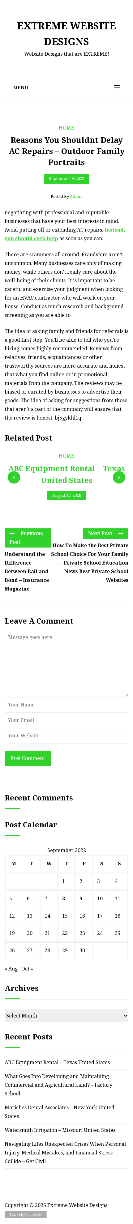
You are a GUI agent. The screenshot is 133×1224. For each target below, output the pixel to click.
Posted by (67, 196)
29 (65, 950)
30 (82, 950)
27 (29, 950)
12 (12, 916)
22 (65, 933)
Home (66, 128)
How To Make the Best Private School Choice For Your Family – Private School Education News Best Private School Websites (89, 563)
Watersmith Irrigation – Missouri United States (60, 1130)
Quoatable (34, 1214)
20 (29, 933)
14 (47, 916)
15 (65, 916)
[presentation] (14, 477)
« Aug (11, 969)
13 (29, 916)
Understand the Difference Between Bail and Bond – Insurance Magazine (27, 571)
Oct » (27, 969)
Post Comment (28, 758)
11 (117, 899)
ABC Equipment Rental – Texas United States (57, 1062)
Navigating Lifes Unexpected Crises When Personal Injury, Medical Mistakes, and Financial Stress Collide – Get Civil (65, 1152)
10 (100, 899)
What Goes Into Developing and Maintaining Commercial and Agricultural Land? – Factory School (58, 1085)
